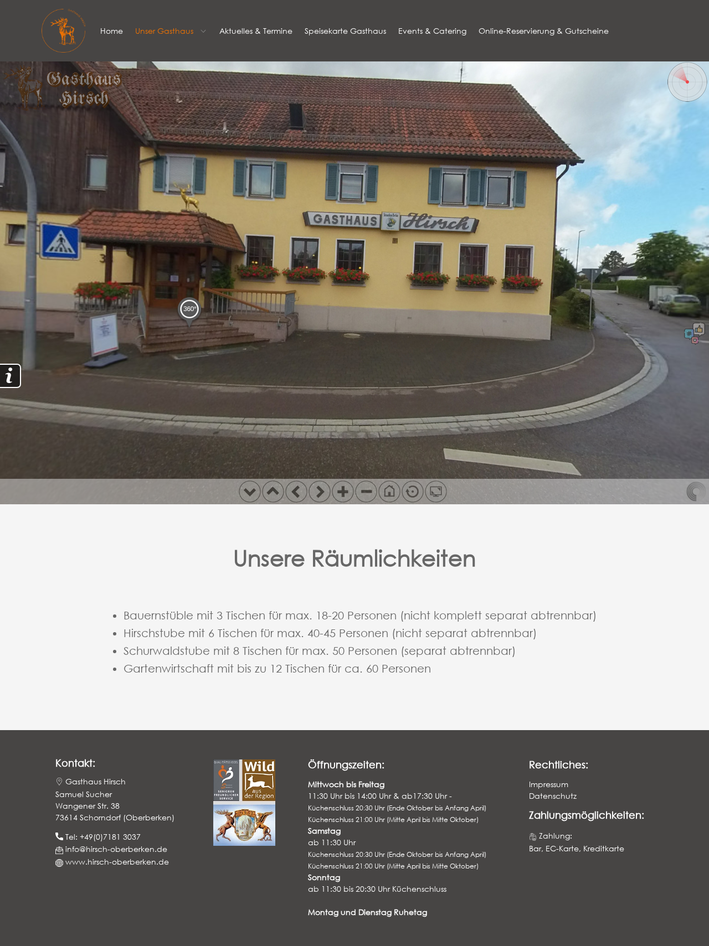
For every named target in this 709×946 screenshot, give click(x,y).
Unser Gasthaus (164, 30)
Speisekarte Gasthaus (345, 30)
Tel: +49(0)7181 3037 (102, 836)
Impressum (548, 784)
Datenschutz (553, 795)
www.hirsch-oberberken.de (117, 861)
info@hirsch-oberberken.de (115, 849)
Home (111, 30)
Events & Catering (432, 30)
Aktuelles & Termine (255, 30)
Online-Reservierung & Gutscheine (544, 30)
